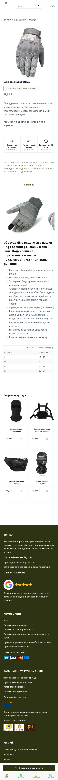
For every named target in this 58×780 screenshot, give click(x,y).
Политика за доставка (15, 624)
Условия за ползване (14, 686)
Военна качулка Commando (16, 430)
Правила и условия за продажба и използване (27, 642)
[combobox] (25, 6)
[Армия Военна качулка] (42, 464)
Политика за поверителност (18, 629)
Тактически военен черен (16, 482)
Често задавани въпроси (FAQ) (20, 677)
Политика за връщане (15, 691)
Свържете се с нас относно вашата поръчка (27, 566)
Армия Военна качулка (42, 482)
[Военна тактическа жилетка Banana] (42, 411)
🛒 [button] (21, 438)
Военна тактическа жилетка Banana (42, 430)
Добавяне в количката (31, 768)
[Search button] (38, 6)
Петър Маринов (29, 88)
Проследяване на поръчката (19, 562)
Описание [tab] (29, 185)
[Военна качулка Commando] (16, 411)
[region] (29, 359)
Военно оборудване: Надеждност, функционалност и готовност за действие (29, 168)
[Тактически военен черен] (16, 464)
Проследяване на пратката (18, 682)
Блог (6, 620)
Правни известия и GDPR (17, 646)
